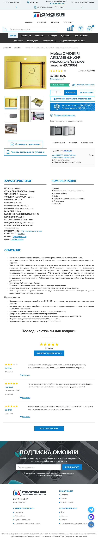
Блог (63, 512)
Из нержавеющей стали (32, 231)
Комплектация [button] (87, 142)
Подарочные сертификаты (72, 41)
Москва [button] (68, 151)
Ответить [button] (26, 375)
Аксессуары (32, 41)
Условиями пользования (46, 475)
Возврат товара (67, 502)
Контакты (69, 22)
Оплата (64, 499)
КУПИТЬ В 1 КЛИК (86, 92)
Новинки (64, 516)
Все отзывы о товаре (49, 428)
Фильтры (52, 36)
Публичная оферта (22, 520)
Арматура (18, 41)
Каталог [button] (29, 22)
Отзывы (55, 22)
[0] (90, 28)
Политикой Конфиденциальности (61, 473)
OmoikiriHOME (49, 41)
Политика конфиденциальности (74, 523)
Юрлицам (42, 22)
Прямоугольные (19, 237)
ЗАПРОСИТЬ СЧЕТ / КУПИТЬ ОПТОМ (73, 99)
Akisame (21, 234)
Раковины (39, 36)
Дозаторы (65, 36)
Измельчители (81, 36)
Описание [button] (73, 142)
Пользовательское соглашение (27, 523)
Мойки (13, 36)
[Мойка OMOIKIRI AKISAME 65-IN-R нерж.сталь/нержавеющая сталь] (69, 131)
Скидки (64, 520)
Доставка (65, 495)
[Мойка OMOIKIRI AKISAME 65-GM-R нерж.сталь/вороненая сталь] (56, 131)
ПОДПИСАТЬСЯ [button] (72, 467)
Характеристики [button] (59, 142)
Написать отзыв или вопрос (49, 353)
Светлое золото (17, 239)
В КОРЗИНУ (70, 92)
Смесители (26, 36)
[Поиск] (5, 29)
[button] (57, 3)
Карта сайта (20, 516)
